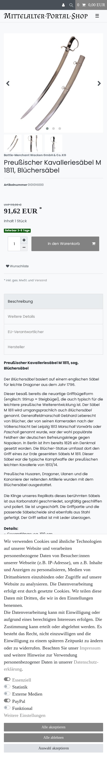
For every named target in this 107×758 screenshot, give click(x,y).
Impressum (90, 648)
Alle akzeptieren (53, 727)
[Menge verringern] (24, 247)
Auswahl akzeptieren (53, 748)
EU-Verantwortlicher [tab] (26, 331)
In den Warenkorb (64, 243)
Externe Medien (27, 694)
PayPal (18, 701)
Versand (41, 280)
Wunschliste (19, 266)
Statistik (20, 687)
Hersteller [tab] (16, 346)
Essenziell (21, 680)
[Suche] (71, 5)
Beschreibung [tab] (20, 301)
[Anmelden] (64, 5)
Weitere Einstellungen (24, 715)
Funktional (22, 708)
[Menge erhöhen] (24, 240)
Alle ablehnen (53, 738)
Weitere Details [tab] (21, 316)
